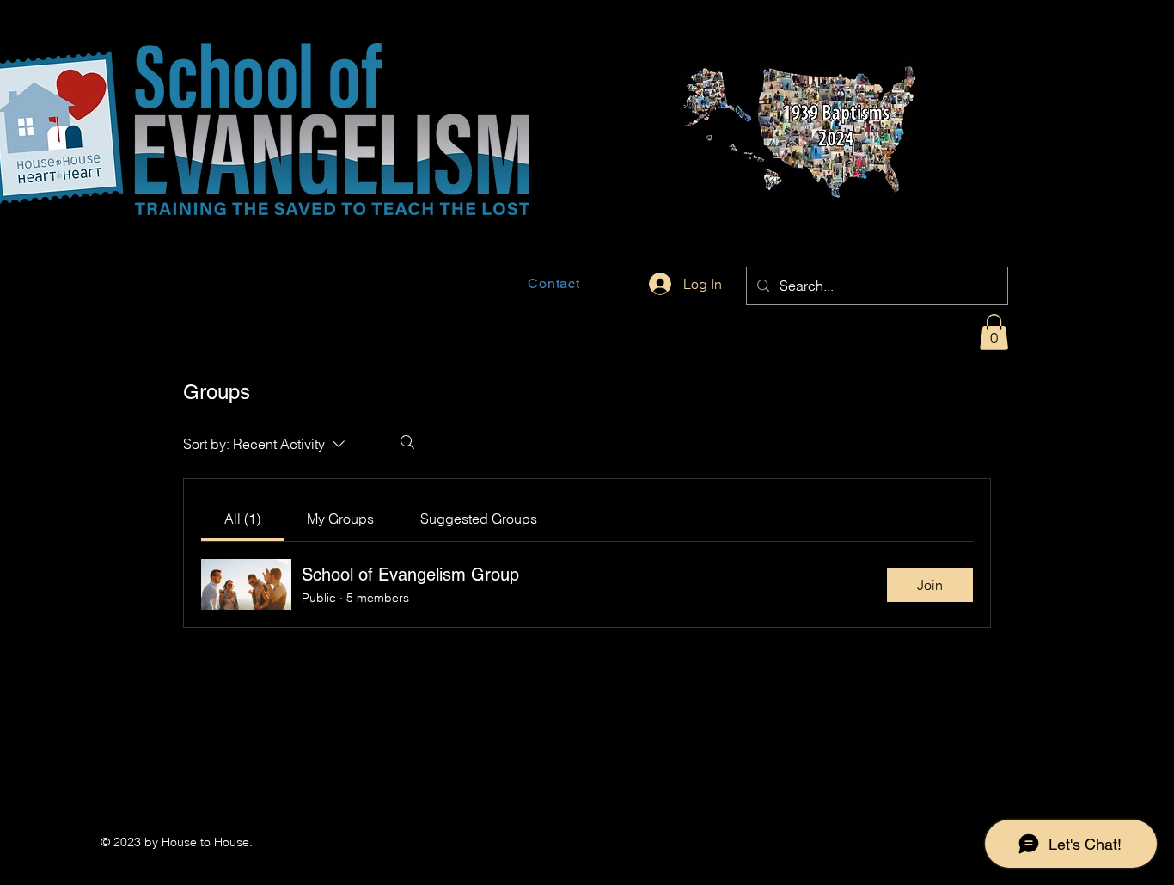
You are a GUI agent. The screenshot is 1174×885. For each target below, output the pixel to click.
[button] (994, 332)
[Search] (407, 442)
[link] (242, 518)
